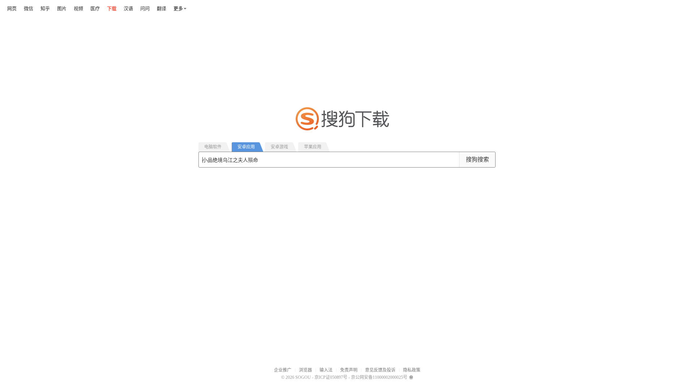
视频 (78, 8)
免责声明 (348, 370)
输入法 (326, 370)
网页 (12, 8)
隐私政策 (411, 370)
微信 (28, 8)
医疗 (95, 8)
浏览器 (305, 370)
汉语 (128, 8)
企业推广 (282, 370)
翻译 (161, 8)
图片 (62, 8)
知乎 (45, 8)
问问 (145, 8)
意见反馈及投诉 (380, 370)
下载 (111, 8)
